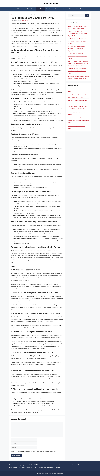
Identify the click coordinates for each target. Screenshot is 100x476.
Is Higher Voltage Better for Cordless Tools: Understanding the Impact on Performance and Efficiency (78, 63)
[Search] (87, 15)
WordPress (60, 473)
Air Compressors (21, 8)
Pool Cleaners (49, 8)
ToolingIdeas (48, 473)
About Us (65, 8)
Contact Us (71, 8)
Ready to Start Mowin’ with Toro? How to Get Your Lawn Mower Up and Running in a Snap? (78, 120)
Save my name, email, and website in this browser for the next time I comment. (34, 451)
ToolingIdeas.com (14, 465)
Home (12, 14)
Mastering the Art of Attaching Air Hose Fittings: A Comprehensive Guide (77, 71)
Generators (58, 8)
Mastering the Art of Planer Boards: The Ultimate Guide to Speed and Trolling (77, 41)
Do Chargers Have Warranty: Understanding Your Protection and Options (77, 56)
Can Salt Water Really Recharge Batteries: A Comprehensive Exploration (77, 48)
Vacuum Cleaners (31, 8)
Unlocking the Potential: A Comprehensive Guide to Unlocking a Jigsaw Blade (78, 34)
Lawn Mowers (40, 8)
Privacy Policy (79, 8)
